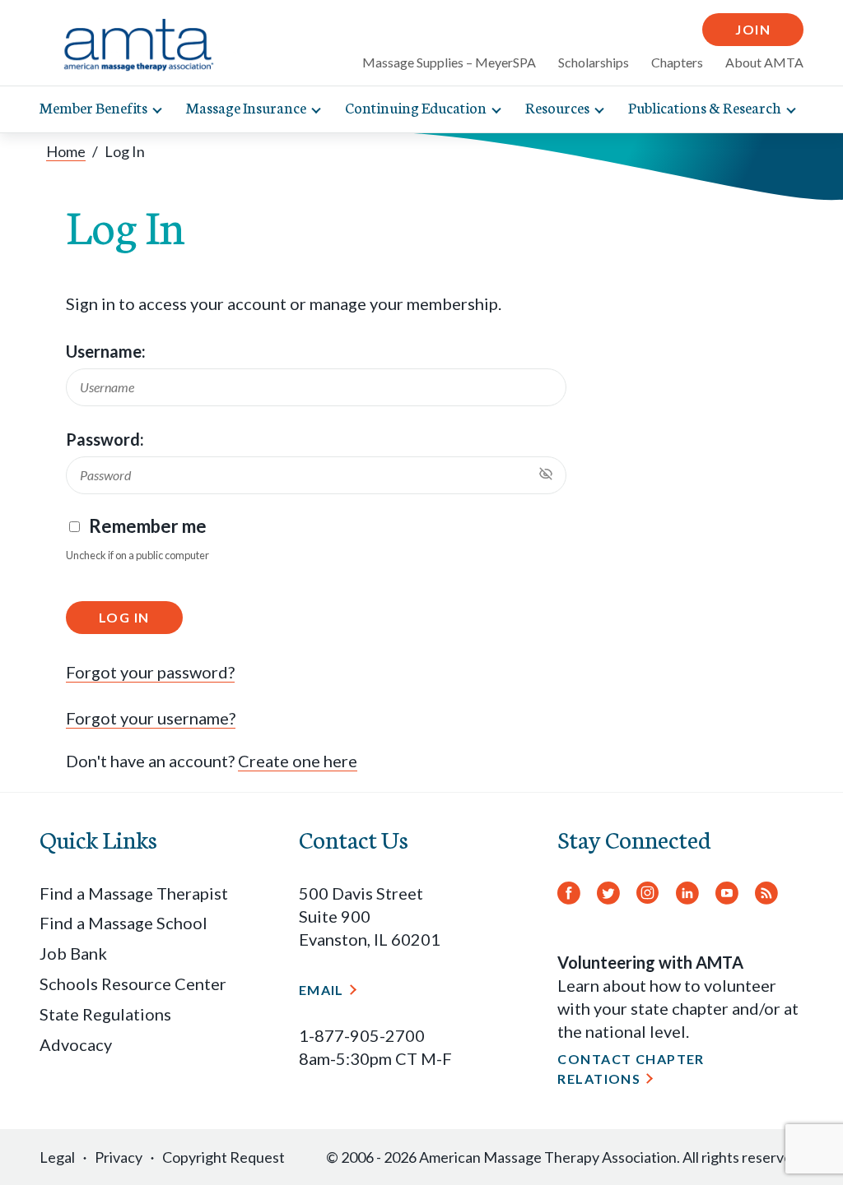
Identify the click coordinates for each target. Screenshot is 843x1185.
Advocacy (76, 1044)
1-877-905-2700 (362, 1035)
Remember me (148, 526)
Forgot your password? (150, 672)
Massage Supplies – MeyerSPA (449, 62)
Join (753, 29)
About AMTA (764, 62)
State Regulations (105, 1014)
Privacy (118, 1157)
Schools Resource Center (133, 983)
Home (66, 151)
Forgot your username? (150, 718)
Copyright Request (223, 1157)
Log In (124, 617)
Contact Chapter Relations (631, 1068)
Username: (106, 351)
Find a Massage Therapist (134, 893)
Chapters (677, 62)
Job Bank (73, 953)
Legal (57, 1157)
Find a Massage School (123, 923)
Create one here (297, 761)
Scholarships (593, 62)
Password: (105, 439)
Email (321, 990)
